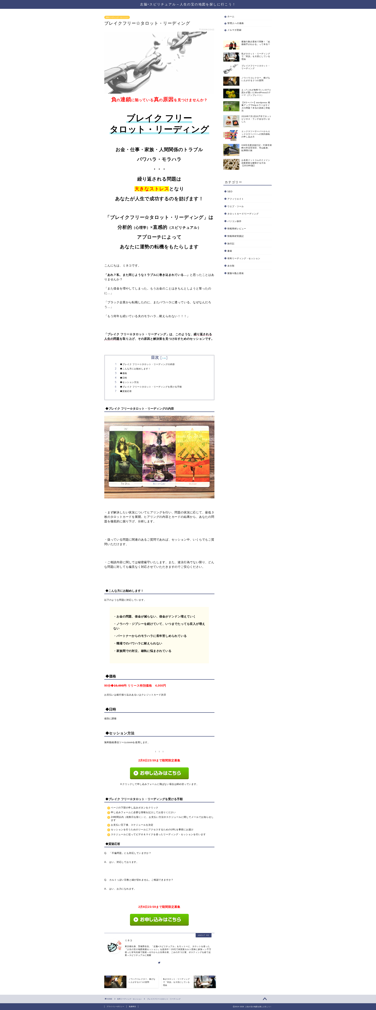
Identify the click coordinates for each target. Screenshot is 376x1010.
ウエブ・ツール (235, 206)
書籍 (229, 251)
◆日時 (123, 377)
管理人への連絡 (235, 23)
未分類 (230, 265)
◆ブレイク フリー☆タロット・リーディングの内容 (147, 364)
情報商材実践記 (235, 236)
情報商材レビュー (236, 228)
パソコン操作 (234, 221)
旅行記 (230, 243)
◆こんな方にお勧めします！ (135, 368)
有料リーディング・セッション (117, 17)
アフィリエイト (235, 199)
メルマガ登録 (234, 30)
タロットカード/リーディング (243, 213)
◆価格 (123, 373)
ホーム (230, 16)
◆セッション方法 (129, 382)
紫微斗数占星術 (235, 273)
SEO (230, 191)
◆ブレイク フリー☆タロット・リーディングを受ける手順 (151, 386)
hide (164, 358)
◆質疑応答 (126, 391)
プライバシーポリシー (115, 1006)
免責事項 (132, 1006)
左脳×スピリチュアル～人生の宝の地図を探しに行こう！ (188, 4)
